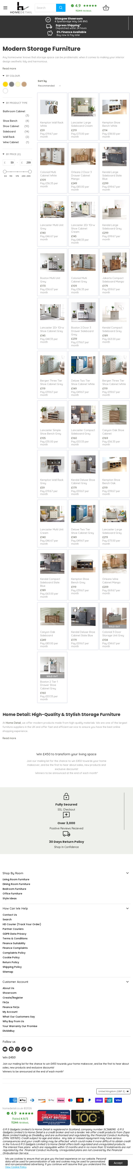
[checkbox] (16, 113)
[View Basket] (106, 7)
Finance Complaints (15, 948)
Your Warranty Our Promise (20, 1026)
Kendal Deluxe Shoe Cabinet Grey (83, 481)
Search (7, 919)
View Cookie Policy (15, 1167)
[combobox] (45, 8)
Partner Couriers (13, 929)
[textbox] (10, 162)
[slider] (4, 171)
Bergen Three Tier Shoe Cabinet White (114, 382)
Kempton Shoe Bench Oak (111, 481)
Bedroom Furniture (14, 889)
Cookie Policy (11, 957)
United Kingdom (111, 1091)
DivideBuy (9, 1031)
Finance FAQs (11, 1007)
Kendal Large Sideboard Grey (112, 226)
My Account (10, 1012)
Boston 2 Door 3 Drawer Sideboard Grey (82, 331)
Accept (118, 1163)
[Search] (60, 8)
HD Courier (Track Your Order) (22, 924)
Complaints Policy (14, 953)
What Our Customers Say (19, 1016)
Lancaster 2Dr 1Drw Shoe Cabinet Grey (52, 329)
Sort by (42, 81)
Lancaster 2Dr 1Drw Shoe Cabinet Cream (83, 228)
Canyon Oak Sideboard (47, 633)
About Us (8, 988)
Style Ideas (10, 898)
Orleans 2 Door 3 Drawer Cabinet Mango (81, 175)
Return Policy (11, 962)
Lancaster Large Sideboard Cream (82, 124)
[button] (69, 1138)
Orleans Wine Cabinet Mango (111, 580)
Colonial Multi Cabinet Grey (79, 279)
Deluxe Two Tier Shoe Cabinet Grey (82, 531)
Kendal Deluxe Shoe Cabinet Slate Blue (83, 633)
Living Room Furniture (16, 879)
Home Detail (13, 722)
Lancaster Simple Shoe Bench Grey (50, 431)
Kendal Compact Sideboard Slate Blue (50, 582)
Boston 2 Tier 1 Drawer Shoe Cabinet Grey (49, 685)
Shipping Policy (12, 967)
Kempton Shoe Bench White (111, 124)
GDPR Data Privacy (14, 934)
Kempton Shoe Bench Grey (80, 580)
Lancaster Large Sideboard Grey (112, 531)
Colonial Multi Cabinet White (48, 173)
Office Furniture (12, 893)
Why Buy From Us (13, 1021)
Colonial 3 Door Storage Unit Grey (113, 633)
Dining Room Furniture (16, 884)
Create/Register (13, 997)
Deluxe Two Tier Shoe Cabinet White (83, 382)
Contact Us (10, 915)
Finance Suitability (14, 943)
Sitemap (8, 972)
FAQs (6, 1002)
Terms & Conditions (15, 938)
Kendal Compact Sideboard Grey (112, 329)
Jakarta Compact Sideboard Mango (113, 279)
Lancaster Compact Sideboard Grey (83, 431)
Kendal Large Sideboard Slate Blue (112, 175)
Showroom (9, 993)
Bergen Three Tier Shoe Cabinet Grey (51, 382)
